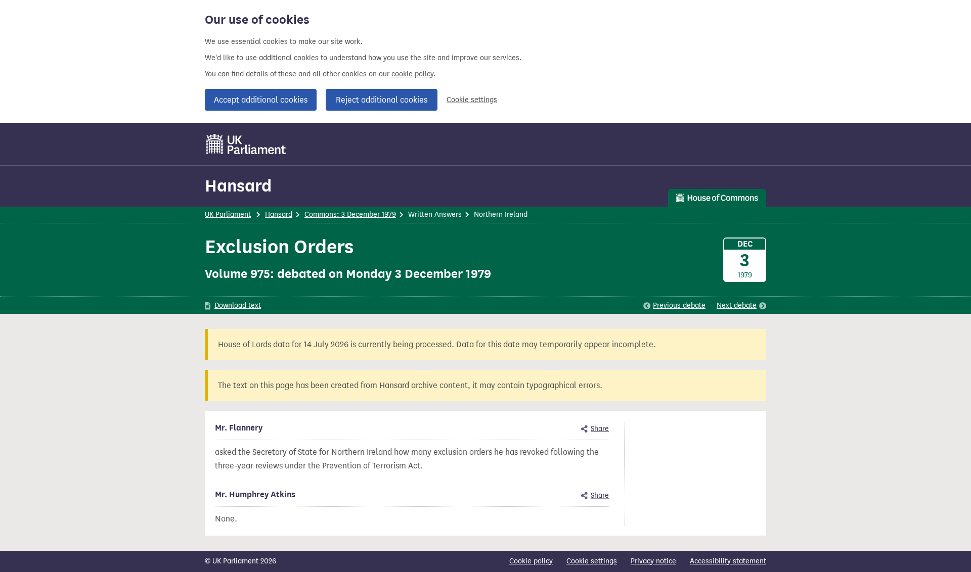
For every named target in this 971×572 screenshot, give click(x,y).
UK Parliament (228, 214)
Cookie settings (472, 100)
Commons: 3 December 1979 (350, 214)
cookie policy (412, 74)
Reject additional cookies (381, 100)
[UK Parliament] (246, 144)
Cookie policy (531, 561)
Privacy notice (653, 561)
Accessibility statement (728, 561)
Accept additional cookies (260, 100)
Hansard (238, 185)
